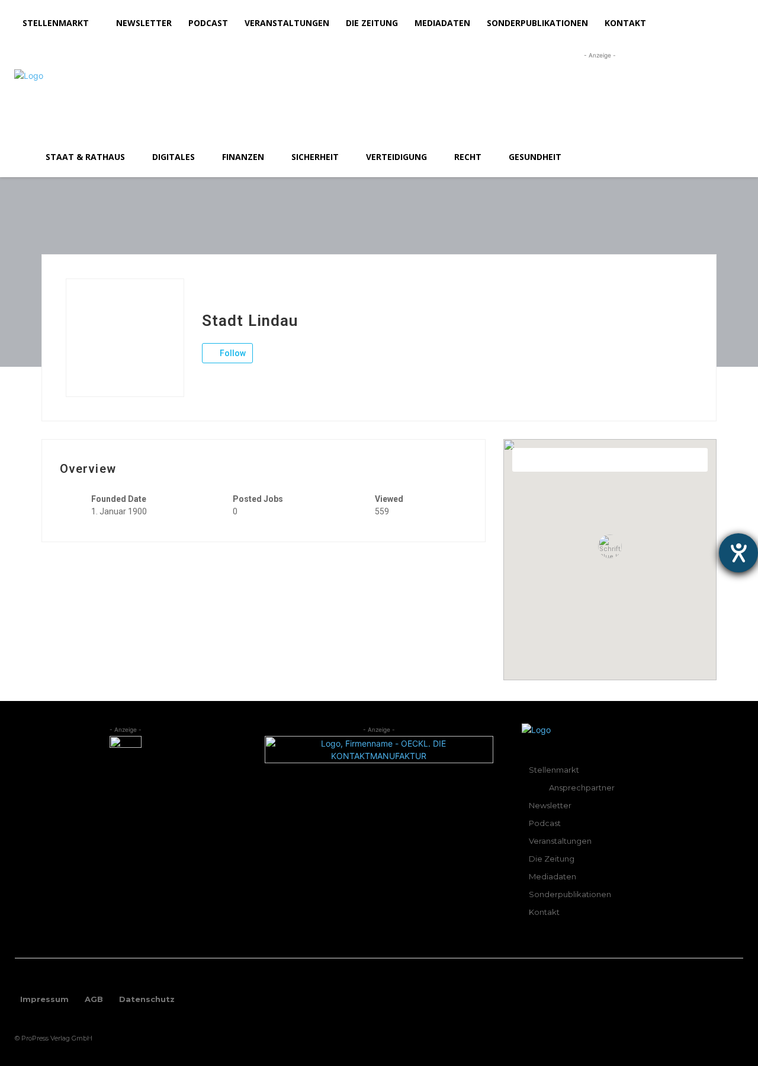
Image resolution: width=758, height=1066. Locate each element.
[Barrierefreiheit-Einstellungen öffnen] (738, 552)
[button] (729, 157)
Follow (232, 353)
